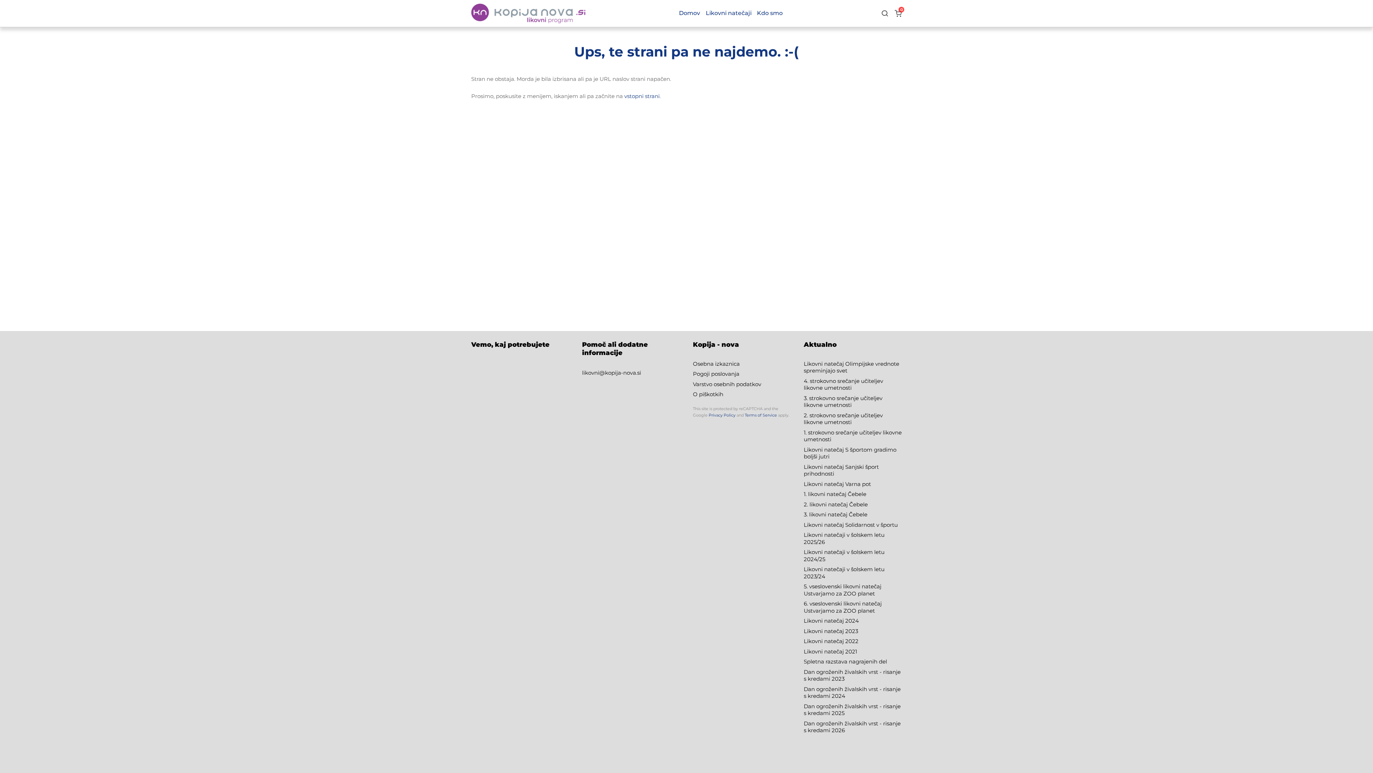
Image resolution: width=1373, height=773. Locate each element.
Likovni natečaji (729, 13)
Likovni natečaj (824, 651)
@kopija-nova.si (620, 372)
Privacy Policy (722, 415)
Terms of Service (761, 415)
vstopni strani (642, 96)
